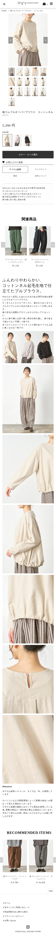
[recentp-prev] (3, 245)
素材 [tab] (15, 176)
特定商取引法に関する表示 (16, 912)
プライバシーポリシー (14, 916)
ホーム (7, 903)
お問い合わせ (10, 921)
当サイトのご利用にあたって (17, 907)
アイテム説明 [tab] (15, 169)
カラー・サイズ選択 (28, 154)
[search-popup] (4, 4)
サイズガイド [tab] (41, 169)
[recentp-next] (53, 245)
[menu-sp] (51, 3)
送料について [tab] (41, 176)
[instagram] (28, 928)
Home (4, 11)
